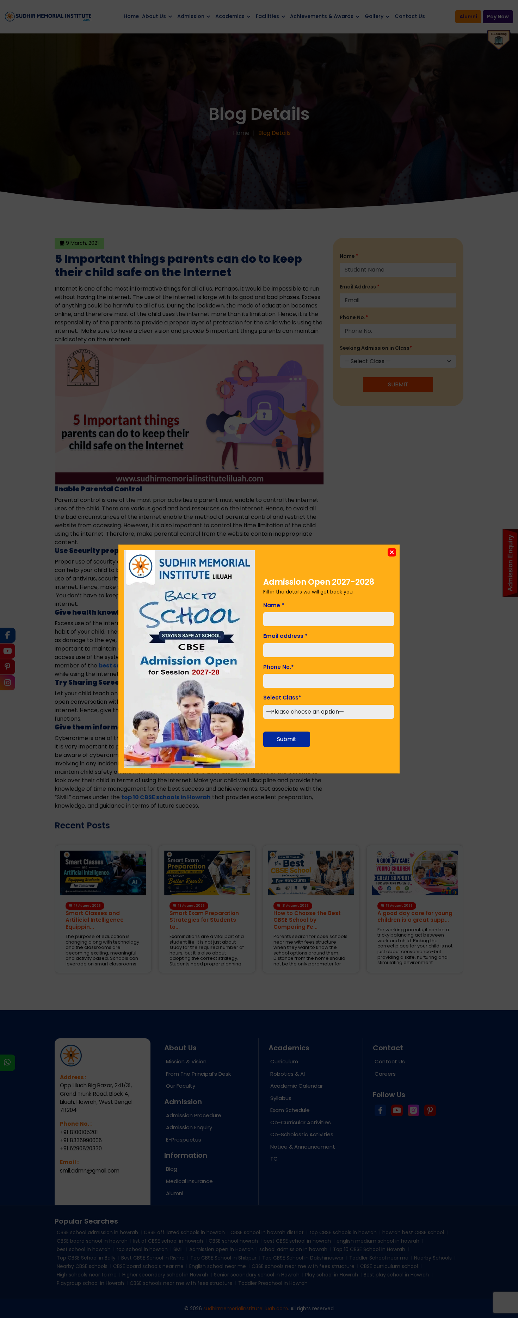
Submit (286, 739)
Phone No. (278, 667)
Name (273, 605)
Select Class (282, 697)
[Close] (392, 552)
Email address (285, 636)
